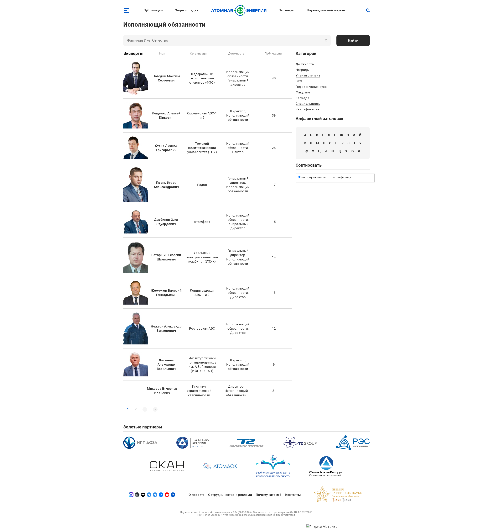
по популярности (313, 177)
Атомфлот (202, 222)
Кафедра (302, 98)
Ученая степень (308, 75)
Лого (240, 10)
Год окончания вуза (311, 87)
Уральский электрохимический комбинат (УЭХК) (202, 257)
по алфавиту (342, 177)
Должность (305, 64)
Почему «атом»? (268, 495)
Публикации (153, 10)
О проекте (196, 495)
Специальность (308, 104)
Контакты (293, 495)
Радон (202, 185)
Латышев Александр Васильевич (166, 364)
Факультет (304, 92)
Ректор (238, 152)
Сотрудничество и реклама (230, 495)
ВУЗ (299, 81)
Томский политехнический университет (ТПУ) (202, 148)
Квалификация (307, 109)
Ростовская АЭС (202, 328)
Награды (302, 70)
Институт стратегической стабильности (199, 391)
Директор (237, 111)
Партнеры (286, 10)
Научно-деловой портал (326, 10)
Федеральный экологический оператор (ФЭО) (202, 78)
